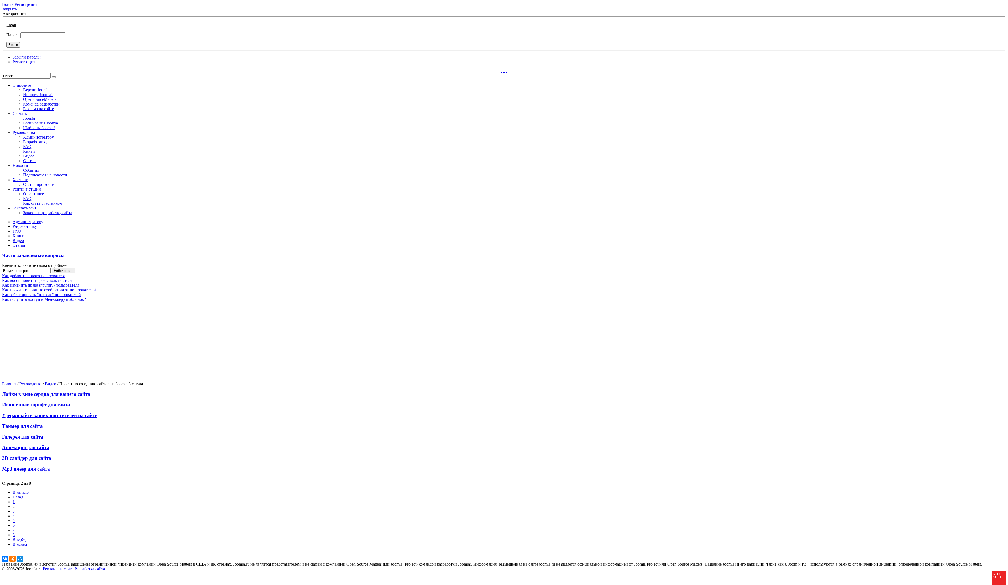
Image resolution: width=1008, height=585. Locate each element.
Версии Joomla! (37, 90)
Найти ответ (63, 271)
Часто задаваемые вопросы (33, 255)
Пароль (12, 35)
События (31, 170)
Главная (9, 384)
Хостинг (20, 179)
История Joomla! (37, 94)
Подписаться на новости (45, 175)
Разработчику (35, 142)
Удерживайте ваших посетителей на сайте (49, 415)
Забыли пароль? (27, 57)
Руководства (24, 132)
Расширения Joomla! (41, 123)
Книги (29, 151)
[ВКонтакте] (5, 559)
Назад (18, 497)
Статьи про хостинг (41, 184)
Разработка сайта (90, 569)
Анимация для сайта (25, 447)
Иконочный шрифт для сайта (36, 404)
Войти (8, 4)
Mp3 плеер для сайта (26, 469)
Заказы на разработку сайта (47, 212)
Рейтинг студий (27, 189)
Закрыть (9, 9)
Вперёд (19, 539)
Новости (20, 165)
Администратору (38, 137)
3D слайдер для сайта (26, 458)
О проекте (22, 85)
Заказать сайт (24, 208)
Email (11, 25)
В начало (21, 492)
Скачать (20, 113)
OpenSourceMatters (39, 99)
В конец (20, 544)
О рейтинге (33, 194)
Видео (28, 156)
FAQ (27, 146)
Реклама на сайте (38, 109)
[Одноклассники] (12, 559)
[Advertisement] (43, 341)
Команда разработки (41, 104)
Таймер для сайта (22, 426)
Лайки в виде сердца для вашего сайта (46, 394)
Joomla (29, 118)
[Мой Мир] (20, 559)
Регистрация (26, 4)
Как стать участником (42, 203)
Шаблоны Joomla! (39, 127)
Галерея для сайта (22, 437)
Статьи (29, 161)
